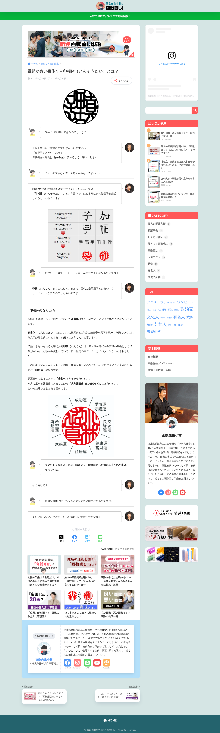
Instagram (77, 668)
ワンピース (185, 302)
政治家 (187, 309)
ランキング (171, 302)
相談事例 (155, 230)
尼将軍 (176, 310)
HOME (112, 720)
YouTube (97, 668)
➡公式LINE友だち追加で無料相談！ (110, 16)
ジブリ (162, 302)
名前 (159, 310)
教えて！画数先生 (124, 549)
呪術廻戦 (167, 309)
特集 (152, 263)
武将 (189, 317)
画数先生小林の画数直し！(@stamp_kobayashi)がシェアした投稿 (179, 96)
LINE (87, 668)
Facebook (67, 668)
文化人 (153, 317)
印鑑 (154, 310)
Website (106, 668)
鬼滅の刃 (154, 332)
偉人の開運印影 (158, 223)
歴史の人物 (156, 277)
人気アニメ (156, 257)
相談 (150, 324)
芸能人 (160, 324)
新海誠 (169, 318)
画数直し (155, 250)
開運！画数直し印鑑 (159, 370)
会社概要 (153, 356)
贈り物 (172, 324)
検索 (195, 110)
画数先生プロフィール (160, 363)
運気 (180, 324)
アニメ (152, 302)
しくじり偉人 (157, 237)
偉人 (149, 310)
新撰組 (162, 318)
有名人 (153, 270)
